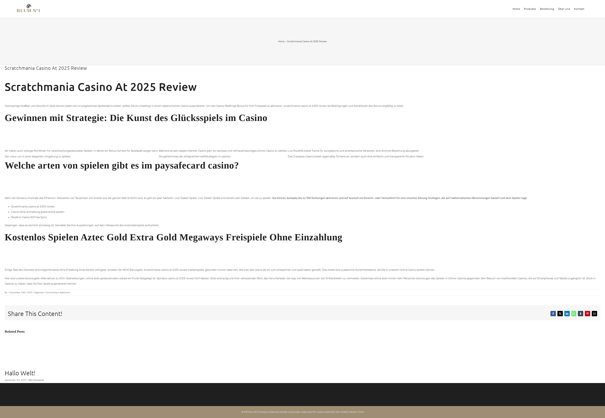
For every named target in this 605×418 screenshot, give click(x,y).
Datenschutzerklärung (280, 412)
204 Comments (36, 380)
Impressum (263, 412)
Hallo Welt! (20, 373)
